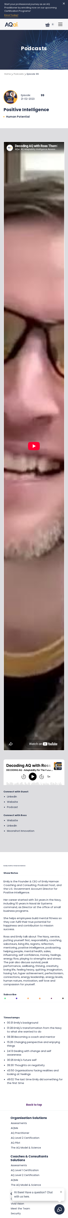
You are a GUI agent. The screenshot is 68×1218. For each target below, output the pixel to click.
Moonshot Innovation (20, 831)
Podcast (12, 807)
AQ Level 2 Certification (25, 1138)
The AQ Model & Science (26, 1147)
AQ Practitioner (20, 1133)
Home (7, 73)
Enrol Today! (11, 15)
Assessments (19, 1123)
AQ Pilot (15, 1142)
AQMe (14, 1128)
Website (12, 802)
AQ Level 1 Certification (25, 1170)
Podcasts (19, 73)
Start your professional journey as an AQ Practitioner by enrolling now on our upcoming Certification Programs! (30, 7)
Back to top (34, 1105)
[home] (11, 23)
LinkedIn (12, 796)
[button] (48, 24)
